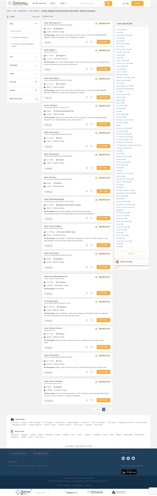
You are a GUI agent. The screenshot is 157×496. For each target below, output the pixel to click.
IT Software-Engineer (123, 134)
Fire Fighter (120, 108)
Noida (79, 435)
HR (117, 125)
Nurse (118, 170)
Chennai (33, 435)
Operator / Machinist (122, 182)
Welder (118, 244)
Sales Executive (142, 422)
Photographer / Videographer (125, 193)
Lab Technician (121, 131)
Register (137, 3)
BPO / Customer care (122, 49)
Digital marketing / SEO (123, 86)
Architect (119, 38)
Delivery (119, 83)
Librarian (119, 153)
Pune (73, 435)
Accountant (120, 29)
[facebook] (128, 458)
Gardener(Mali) (121, 114)
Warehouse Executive (123, 241)
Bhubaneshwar (140, 435)
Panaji (105, 435)
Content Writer (121, 66)
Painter (118, 187)
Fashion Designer (73, 422)
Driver (118, 91)
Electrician (119, 97)
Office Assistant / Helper (123, 179)
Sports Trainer (120, 218)
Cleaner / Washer (121, 60)
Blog (39, 466)
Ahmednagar (128, 435)
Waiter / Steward (121, 235)
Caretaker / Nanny (122, 52)
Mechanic (119, 159)
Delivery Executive (65, 425)
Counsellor (119, 69)
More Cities (39, 437)
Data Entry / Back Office (123, 77)
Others (118, 246)
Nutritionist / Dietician (123, 173)
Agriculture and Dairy (123, 35)
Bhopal (119, 435)
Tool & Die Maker (122, 227)
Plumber (118, 199)
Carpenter (119, 55)
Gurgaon (87, 435)
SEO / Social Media (98, 422)
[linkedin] (123, 458)
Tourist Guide (120, 230)
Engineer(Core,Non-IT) (126, 422)
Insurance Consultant (123, 128)
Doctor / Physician (122, 94)
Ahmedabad (15, 435)
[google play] (129, 472)
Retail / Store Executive (123, 207)
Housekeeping (120, 122)
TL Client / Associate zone (18, 453)
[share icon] (86, 42)
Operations (119, 176)
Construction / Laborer (123, 63)
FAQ (33, 466)
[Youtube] (133, 458)
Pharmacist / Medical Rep (124, 190)
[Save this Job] (91, 42)
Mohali (24, 437)
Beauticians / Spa (121, 43)
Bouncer (119, 46)
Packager (119, 184)
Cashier (118, 58)
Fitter (118, 111)
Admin (118, 32)
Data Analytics (120, 75)
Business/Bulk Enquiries (41, 453)
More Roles (98, 425)
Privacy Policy (77, 485)
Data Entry (85, 422)
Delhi (41, 435)
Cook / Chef (120, 72)
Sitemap (88, 485)
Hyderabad (48, 435)
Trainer (118, 232)
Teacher (118, 224)
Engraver (119, 103)
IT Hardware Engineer (123, 139)
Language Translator (122, 148)
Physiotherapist (121, 196)
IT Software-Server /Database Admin (127, 145)
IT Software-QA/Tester (123, 142)
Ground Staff (120, 117)
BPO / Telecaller (35, 422)
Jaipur (31, 437)
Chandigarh (96, 435)
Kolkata (57, 435)
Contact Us (12, 466)
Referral (45, 466)
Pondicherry (15, 437)
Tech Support (48, 422)
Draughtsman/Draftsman (123, 89)
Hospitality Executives (123, 120)
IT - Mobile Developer (123, 137)
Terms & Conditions (64, 485)
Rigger (118, 210)
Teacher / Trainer (50, 425)
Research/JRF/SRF (122, 201)
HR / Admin (112, 422)
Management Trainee (123, 156)
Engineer (119, 100)
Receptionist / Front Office (124, 204)
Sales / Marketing (121, 213)
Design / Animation (122, 80)
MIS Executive (121, 165)
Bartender (119, 41)
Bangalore (24, 435)
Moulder (119, 168)
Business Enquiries (24, 466)
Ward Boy (119, 238)
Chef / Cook (78, 425)
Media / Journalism (122, 162)
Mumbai (66, 435)
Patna (112, 435)
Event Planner (120, 106)
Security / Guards (121, 215)
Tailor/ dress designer (123, 221)
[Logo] (17, 3)
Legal (118, 151)
